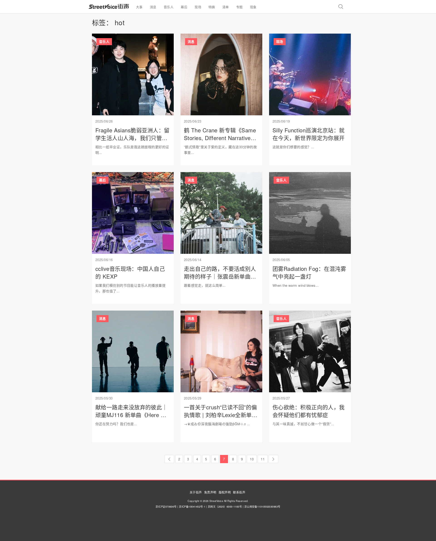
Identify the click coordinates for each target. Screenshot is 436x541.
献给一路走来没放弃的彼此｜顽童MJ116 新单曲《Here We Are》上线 (132, 414)
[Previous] (169, 459)
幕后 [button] (184, 7)
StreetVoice (109, 6)
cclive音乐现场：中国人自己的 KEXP (130, 272)
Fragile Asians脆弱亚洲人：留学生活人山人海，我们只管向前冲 (132, 137)
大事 (139, 7)
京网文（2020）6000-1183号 (225, 506)
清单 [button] (225, 7)
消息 (153, 7)
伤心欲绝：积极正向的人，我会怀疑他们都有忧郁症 (308, 411)
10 (252, 459)
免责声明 (210, 492)
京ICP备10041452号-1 (192, 506)
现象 (253, 7)
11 (263, 459)
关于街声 (196, 492)
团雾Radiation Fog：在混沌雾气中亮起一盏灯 (309, 272)
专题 (239, 7)
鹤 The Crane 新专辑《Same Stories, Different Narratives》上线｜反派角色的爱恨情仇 (220, 137)
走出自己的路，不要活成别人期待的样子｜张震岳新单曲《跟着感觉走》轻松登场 (220, 276)
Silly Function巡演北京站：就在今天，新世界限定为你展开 (308, 134)
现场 (198, 7)
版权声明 (225, 492)
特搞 (211, 7)
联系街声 (239, 492)
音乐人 (168, 7)
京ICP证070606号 (166, 506)
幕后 (102, 180)
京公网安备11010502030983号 (262, 506)
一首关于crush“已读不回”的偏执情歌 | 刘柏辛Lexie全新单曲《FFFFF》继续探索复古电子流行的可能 (220, 418)
